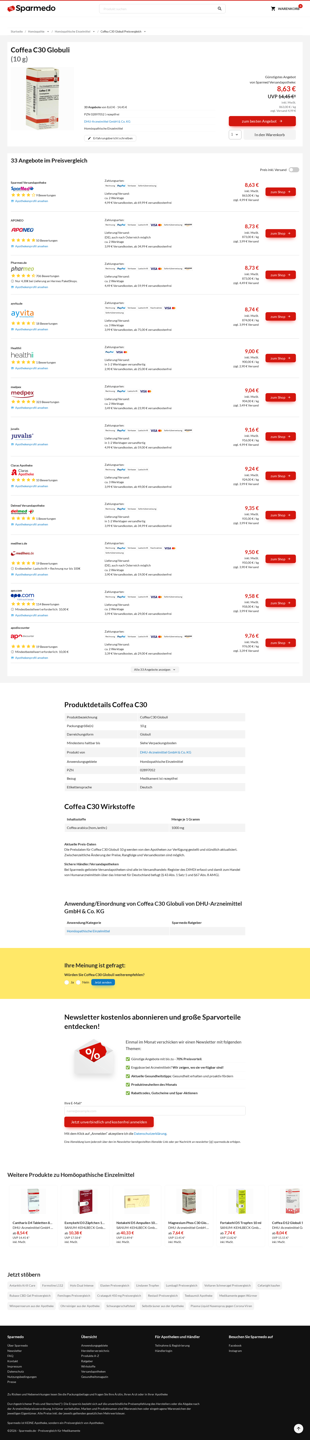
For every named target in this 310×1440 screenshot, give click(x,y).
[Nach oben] (298, 1428)
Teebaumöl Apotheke (198, 1295)
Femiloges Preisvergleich (74, 1295)
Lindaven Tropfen (147, 1285)
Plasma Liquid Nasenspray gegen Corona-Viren (221, 1306)
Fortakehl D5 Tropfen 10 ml (240, 1223)
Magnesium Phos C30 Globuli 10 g (189, 1223)
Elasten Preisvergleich (114, 1285)
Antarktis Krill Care (22, 1285)
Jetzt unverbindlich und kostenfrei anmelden (109, 1122)
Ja (72, 982)
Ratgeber (87, 1361)
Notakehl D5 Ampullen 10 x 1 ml (137, 1223)
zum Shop (278, 192)
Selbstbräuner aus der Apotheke (163, 1306)
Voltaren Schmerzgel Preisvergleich (227, 1285)
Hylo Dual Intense (81, 1285)
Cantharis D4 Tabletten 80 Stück (33, 1223)
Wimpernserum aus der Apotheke (31, 1306)
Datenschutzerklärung (150, 1133)
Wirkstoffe (88, 1366)
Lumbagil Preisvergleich (181, 1285)
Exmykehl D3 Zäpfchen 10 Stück (85, 1223)
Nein (85, 982)
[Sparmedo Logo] (31, 8)
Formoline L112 (52, 1285)
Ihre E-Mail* (73, 1103)
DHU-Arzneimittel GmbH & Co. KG (107, 121)
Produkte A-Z (90, 1356)
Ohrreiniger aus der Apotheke (80, 1306)
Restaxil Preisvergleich (163, 1295)
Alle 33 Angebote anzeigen (152, 669)
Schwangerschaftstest (120, 1306)
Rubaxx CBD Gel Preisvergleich (30, 1295)
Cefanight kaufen (269, 1285)
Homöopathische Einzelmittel (88, 931)
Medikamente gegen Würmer (238, 1295)
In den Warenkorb (270, 134)
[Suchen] (218, 8)
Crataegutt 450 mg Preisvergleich (119, 1295)
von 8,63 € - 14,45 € (105, 107)
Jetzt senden (103, 982)
